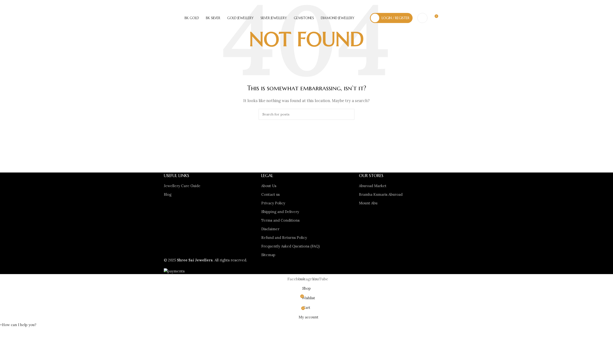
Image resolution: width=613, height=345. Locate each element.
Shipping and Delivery (280, 211)
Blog (167, 194)
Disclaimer (270, 229)
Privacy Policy (273, 203)
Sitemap (268, 255)
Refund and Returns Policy (284, 237)
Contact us (270, 194)
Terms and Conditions (280, 220)
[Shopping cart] (442, 18)
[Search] (422, 18)
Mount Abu (368, 203)
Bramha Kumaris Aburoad (381, 194)
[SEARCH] (348, 114)
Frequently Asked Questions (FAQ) (290, 246)
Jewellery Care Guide (182, 186)
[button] (18, 324)
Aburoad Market (372, 186)
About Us (268, 186)
